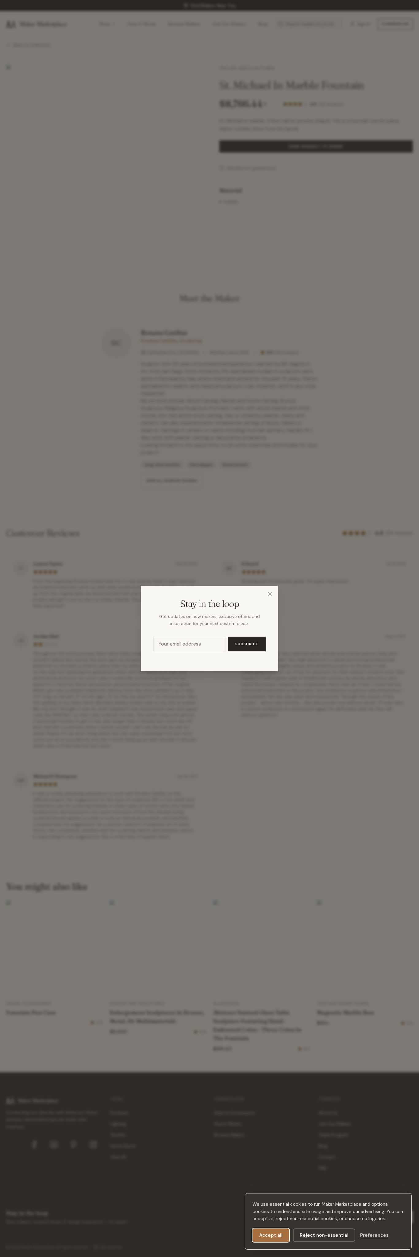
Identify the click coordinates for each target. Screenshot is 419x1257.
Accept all (271, 1235)
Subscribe (246, 644)
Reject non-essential (324, 1235)
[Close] (270, 594)
